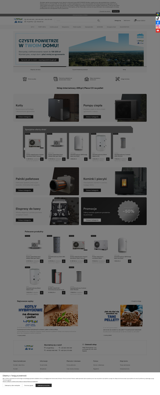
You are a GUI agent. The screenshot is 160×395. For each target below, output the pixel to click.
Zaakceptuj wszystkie (44, 385)
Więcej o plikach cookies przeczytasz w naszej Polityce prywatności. (20, 381)
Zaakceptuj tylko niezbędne (12, 385)
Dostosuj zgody (28, 385)
